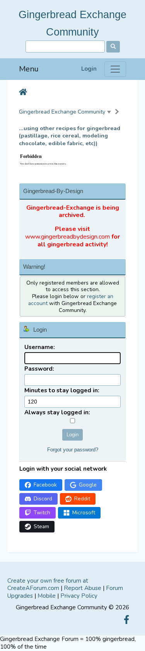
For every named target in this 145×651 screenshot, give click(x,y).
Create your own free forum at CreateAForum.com (47, 584)
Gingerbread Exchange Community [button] (62, 111)
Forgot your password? (72, 450)
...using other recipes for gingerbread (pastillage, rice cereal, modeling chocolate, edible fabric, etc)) (69, 136)
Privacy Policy (78, 596)
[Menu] (115, 69)
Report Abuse (82, 588)
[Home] (23, 92)
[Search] (113, 47)
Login (89, 69)
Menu (29, 69)
